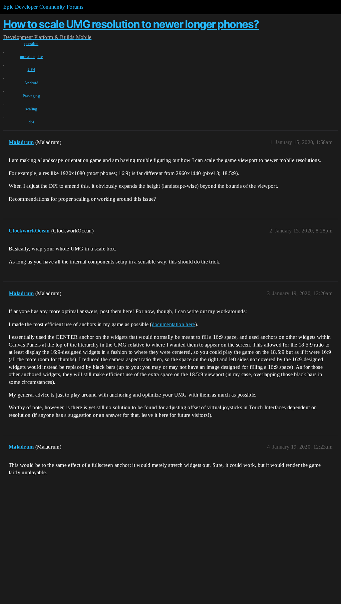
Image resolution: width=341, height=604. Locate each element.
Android (31, 83)
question (31, 43)
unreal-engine (31, 56)
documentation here (173, 324)
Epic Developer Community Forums (43, 7)
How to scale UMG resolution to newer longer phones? (131, 24)
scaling (31, 109)
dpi (31, 122)
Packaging (31, 96)
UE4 (31, 69)
